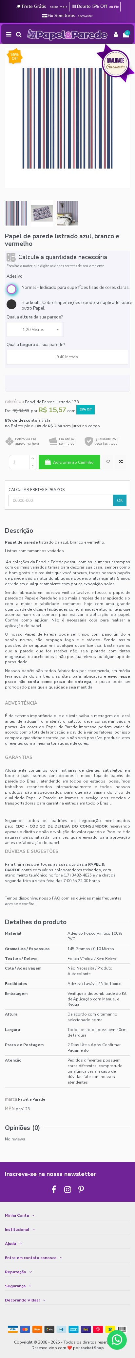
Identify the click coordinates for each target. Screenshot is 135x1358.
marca (11, 1099)
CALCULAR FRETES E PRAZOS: (37, 489)
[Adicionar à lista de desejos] (107, 462)
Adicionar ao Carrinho (73, 462)
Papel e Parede (31, 1099)
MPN (10, 1109)
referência (14, 402)
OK (120, 500)
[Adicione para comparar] (120, 462)
